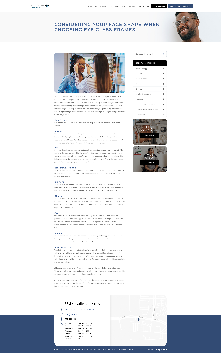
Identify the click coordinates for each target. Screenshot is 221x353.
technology (140, 114)
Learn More (149, 135)
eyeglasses (140, 84)
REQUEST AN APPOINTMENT (180, 6)
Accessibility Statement (120, 349)
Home (89, 6)
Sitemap (132, 349)
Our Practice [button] (100, 6)
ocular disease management (147, 109)
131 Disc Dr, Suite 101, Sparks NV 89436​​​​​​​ (79, 310)
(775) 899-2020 (73, 314)
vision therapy (141, 69)
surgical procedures (143, 94)
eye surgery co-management (147, 104)
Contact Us (144, 6)
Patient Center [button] (128, 6)
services (139, 74)
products (139, 99)
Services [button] (114, 6)
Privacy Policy (106, 349)
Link (138, 320)
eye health (140, 89)
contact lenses (142, 79)
